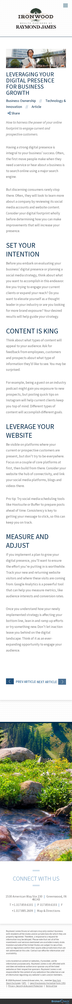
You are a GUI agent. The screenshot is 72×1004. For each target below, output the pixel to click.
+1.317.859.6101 (22, 905)
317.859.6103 (48, 905)
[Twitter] (12, 124)
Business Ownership (21, 100)
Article (36, 106)
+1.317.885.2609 (22, 911)
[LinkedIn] (12, 129)
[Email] (12, 134)
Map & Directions (48, 911)
